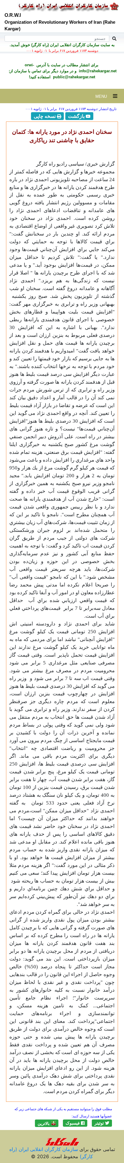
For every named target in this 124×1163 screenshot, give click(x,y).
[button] (102, 1123)
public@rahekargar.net (73, 77)
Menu (104, 96)
